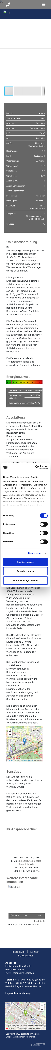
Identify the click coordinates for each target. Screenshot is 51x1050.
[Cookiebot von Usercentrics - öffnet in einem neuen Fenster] (36, 467)
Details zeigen (35, 553)
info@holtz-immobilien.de (27, 986)
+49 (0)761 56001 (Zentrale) (29, 983)
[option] (26, 906)
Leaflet (10, 760)
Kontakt (34, 951)
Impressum (18, 951)
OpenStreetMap (27, 760)
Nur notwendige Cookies (25, 580)
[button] (42, 58)
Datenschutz (25, 955)
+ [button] (10, 730)
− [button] (10, 734)
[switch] (44, 524)
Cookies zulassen (25, 562)
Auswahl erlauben (25, 571)
